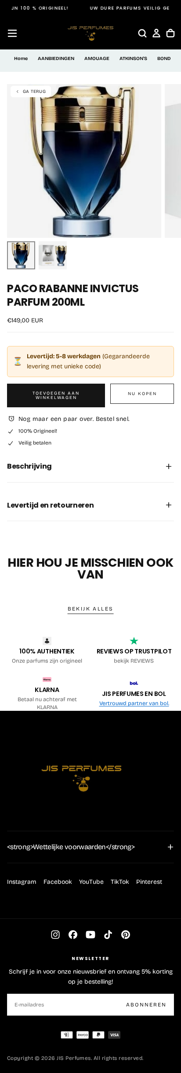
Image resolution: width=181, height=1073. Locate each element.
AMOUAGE (96, 58)
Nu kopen (142, 393)
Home (21, 58)
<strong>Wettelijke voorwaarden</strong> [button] (70, 847)
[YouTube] (90, 934)
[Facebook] (73, 934)
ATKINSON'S (133, 58)
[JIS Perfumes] (81, 774)
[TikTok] (108, 934)
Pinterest (149, 882)
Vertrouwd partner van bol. (134, 703)
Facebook (57, 882)
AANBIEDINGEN (56, 58)
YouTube (91, 882)
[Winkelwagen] (170, 33)
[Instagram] (55, 934)
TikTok (120, 882)
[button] (12, 33)
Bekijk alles (91, 609)
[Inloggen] (156, 33)
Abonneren (146, 1005)
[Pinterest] (125, 934)
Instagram (21, 882)
